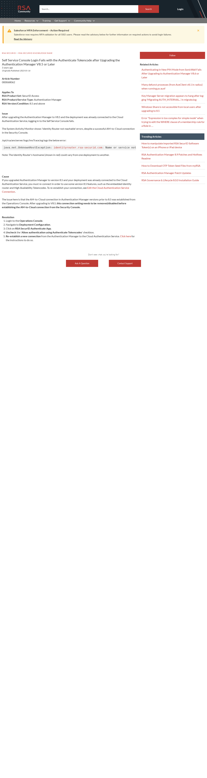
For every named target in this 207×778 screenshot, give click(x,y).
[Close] (197, 30)
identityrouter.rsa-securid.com (78, 147)
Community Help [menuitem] (82, 20)
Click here (125, 236)
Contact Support (125, 263)
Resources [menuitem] (30, 20)
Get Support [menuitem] (60, 20)
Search (148, 9)
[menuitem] (18, 20)
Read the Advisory (23, 39)
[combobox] (99, 9)
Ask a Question (82, 263)
